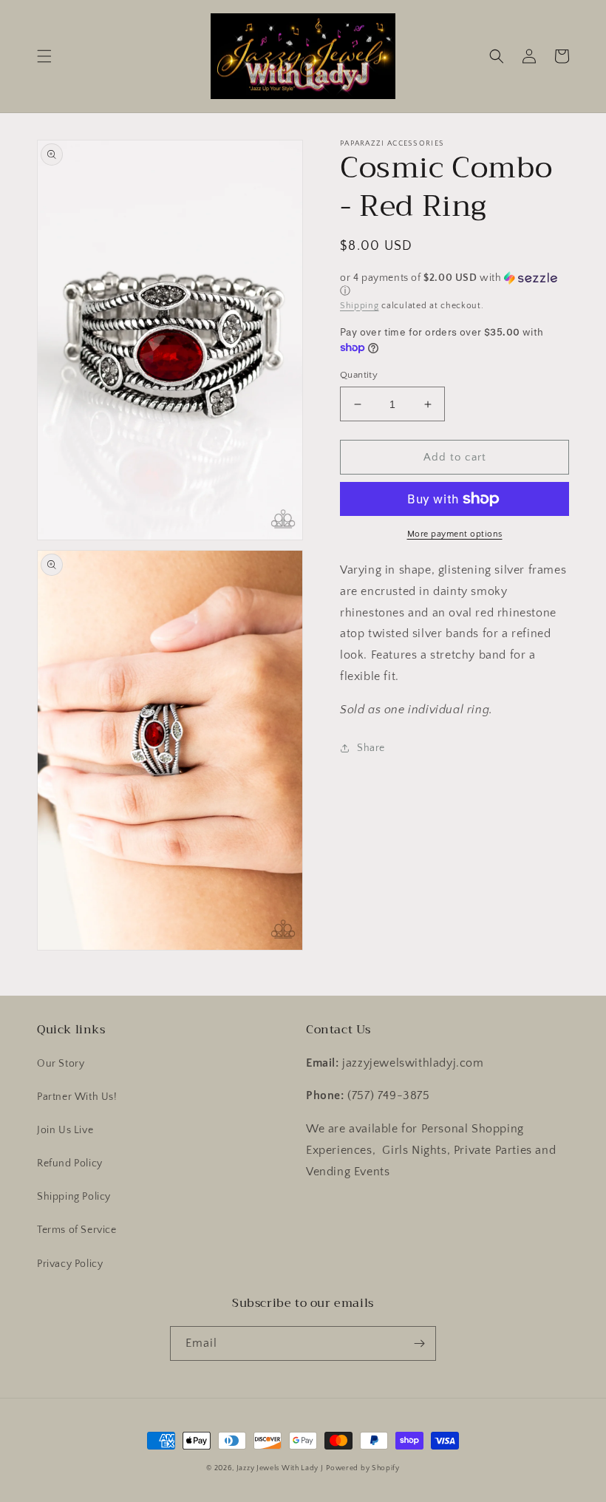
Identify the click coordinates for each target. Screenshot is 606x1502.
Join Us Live (65, 1130)
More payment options (455, 534)
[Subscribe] (419, 1343)
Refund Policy (70, 1163)
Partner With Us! (77, 1097)
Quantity (359, 375)
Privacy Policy (70, 1264)
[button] (44, 56)
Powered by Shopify (363, 1468)
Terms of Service (77, 1230)
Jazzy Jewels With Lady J (280, 1468)
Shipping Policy (74, 1197)
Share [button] (371, 748)
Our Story (60, 1064)
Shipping (359, 305)
